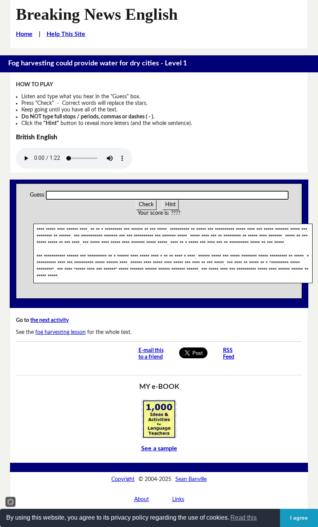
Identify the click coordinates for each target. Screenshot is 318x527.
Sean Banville (191, 479)
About (141, 499)
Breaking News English (97, 14)
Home (24, 34)
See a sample (159, 448)
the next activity (49, 320)
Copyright (123, 479)
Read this (243, 517)
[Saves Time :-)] (159, 418)
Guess (37, 195)
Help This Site (66, 34)
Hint (170, 204)
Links (178, 499)
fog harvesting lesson (60, 332)
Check (146, 204)
